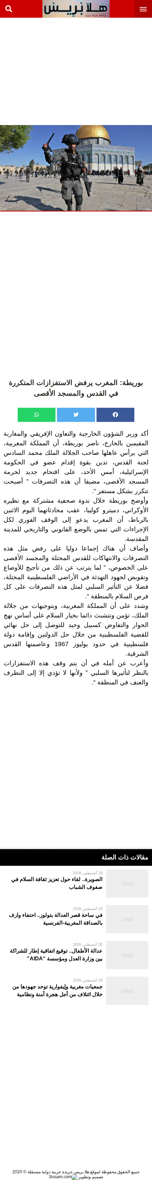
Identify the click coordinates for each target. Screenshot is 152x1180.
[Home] (76, 9)
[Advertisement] (99, 71)
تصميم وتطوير (90, 1176)
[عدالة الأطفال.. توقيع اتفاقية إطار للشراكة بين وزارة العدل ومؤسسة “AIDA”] (76, 955)
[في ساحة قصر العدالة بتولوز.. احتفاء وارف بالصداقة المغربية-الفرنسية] (76, 919)
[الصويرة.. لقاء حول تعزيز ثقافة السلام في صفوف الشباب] (76, 883)
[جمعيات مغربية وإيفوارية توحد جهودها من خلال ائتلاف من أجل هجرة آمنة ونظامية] (76, 991)
